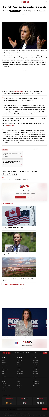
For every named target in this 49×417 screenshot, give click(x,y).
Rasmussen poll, (19, 91)
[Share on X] (32, 11)
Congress (18, 362)
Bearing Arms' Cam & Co (6, 385)
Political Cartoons (5, 369)
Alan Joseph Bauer (36, 369)
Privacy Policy (10, 413)
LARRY (3, 379)
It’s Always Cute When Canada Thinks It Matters (13, 227)
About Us (18, 379)
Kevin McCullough (36, 364)
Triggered (3, 381)
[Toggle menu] (2, 2)
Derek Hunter (35, 362)
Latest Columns (4, 364)
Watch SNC (35, 385)
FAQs (40, 352)
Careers (18, 383)
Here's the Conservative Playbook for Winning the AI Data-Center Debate (18, 279)
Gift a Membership (36, 381)
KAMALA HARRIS (18, 179)
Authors (3, 373)
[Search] (47, 1)
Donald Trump (19, 364)
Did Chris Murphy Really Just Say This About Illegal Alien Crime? (17, 253)
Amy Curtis (4, 254)
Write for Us (19, 387)
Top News (3, 360)
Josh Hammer (35, 371)
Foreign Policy (19, 369)
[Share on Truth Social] (35, 11)
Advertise (18, 381)
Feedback (15, 413)
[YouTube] (29, 353)
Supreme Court (20, 373)
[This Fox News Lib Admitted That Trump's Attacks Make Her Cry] (24, 322)
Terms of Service (4, 413)
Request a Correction (21, 413)
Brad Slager (35, 367)
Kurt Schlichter (5, 228)
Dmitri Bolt (4, 280)
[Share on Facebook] (37, 11)
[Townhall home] (6, 353)
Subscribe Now (30, 197)
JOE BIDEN (11, 179)
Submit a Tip (19, 385)
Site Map (27, 413)
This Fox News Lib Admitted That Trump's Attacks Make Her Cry (16, 337)
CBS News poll (10, 125)
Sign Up (44, 409)
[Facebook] (26, 353)
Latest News (4, 362)
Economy (19, 367)
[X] (21, 353)
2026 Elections (19, 360)
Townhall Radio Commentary (7, 387)
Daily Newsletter (36, 383)
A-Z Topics (19, 357)
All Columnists (35, 373)
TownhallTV (4, 371)
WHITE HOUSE (25, 179)
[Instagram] (24, 353)
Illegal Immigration (20, 371)
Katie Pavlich (6, 11)
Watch (3, 367)
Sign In (36, 352)
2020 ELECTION (4, 179)
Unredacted (4, 383)
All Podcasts (4, 390)
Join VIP (45, 352)
